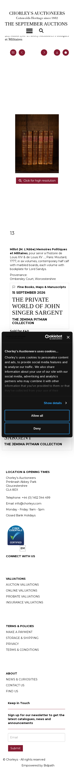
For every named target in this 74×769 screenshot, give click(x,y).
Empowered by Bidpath (38, 765)
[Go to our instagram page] (18, 563)
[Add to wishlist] (65, 52)
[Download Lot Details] (57, 52)
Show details (53, 403)
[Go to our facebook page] (9, 563)
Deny (37, 428)
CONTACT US (15, 685)
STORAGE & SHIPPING (22, 638)
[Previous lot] (22, 52)
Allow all (37, 415)
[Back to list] (13, 52)
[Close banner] (68, 337)
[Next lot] (44, 52)
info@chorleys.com (28, 503)
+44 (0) (36, 497)
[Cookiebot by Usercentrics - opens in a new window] (46, 337)
